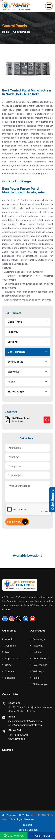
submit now (14, 521)
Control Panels (16, 351)
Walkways (13, 371)
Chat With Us (15, 835)
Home (5, 31)
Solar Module (15, 361)
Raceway (13, 331)
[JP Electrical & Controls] (16, 5)
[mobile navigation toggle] (49, 6)
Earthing (13, 341)
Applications (12, 658)
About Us (10, 639)
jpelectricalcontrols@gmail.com (25, 721)
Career (8, 664)
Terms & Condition (27, 829)
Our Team (10, 645)
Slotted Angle (16, 391)
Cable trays (15, 321)
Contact (9, 671)
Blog (7, 652)
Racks (11, 381)
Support (27, 824)
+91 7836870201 (18, 734)
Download (17, 421)
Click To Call (42, 835)
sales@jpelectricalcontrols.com (25, 725)
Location (10, 677)
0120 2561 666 (16, 738)
